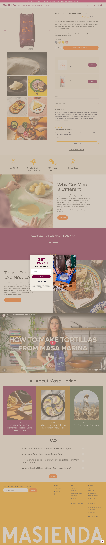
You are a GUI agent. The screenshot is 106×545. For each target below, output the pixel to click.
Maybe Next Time (41, 281)
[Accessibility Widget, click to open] (102, 541)
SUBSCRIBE (41, 276)
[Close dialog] (75, 256)
